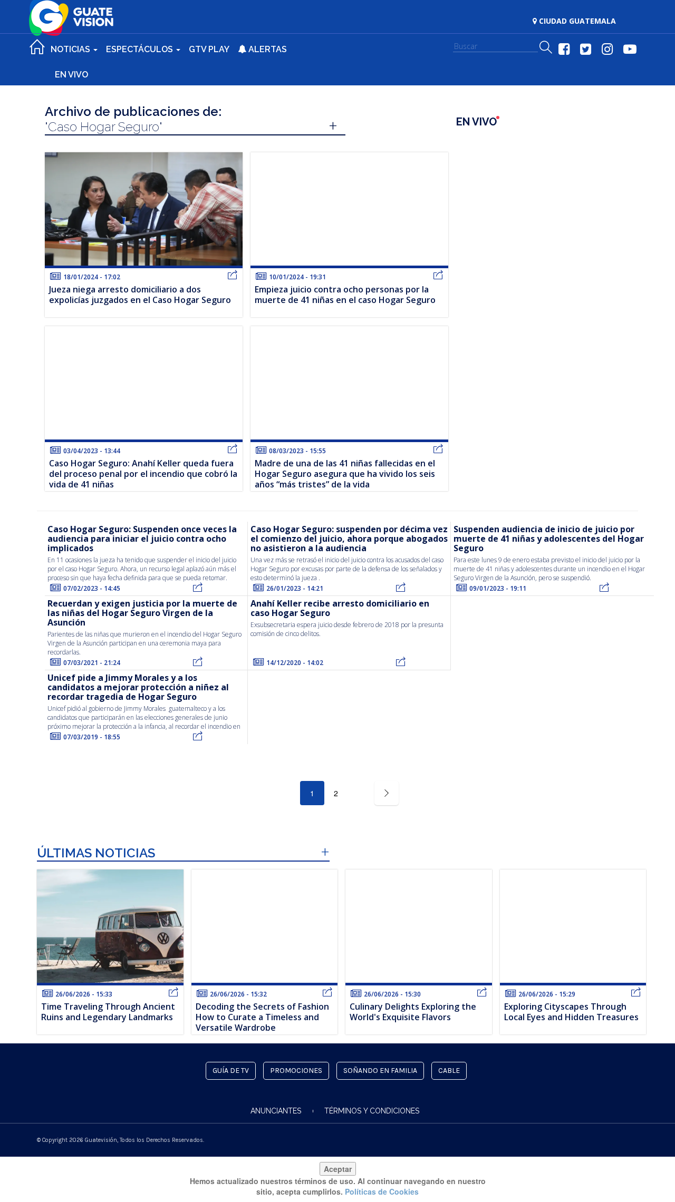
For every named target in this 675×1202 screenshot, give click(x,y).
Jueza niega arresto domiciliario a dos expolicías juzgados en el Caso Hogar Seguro (140, 295)
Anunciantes (275, 1111)
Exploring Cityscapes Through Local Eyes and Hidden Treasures (571, 1012)
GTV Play (209, 49)
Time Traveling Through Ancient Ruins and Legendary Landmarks (108, 1012)
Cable (449, 1070)
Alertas (266, 49)
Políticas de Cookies (382, 1191)
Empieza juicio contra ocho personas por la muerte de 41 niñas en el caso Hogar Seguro (345, 295)
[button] (546, 47)
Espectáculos (140, 49)
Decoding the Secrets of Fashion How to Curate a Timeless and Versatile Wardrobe (262, 1017)
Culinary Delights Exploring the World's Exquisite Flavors (413, 1012)
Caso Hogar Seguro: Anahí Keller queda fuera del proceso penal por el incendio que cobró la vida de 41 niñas (143, 473)
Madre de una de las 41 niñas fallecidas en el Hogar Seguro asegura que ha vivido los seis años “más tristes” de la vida (345, 473)
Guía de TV (231, 1070)
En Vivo (71, 75)
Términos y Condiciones (371, 1111)
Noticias (71, 49)
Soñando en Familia (380, 1070)
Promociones (296, 1070)
